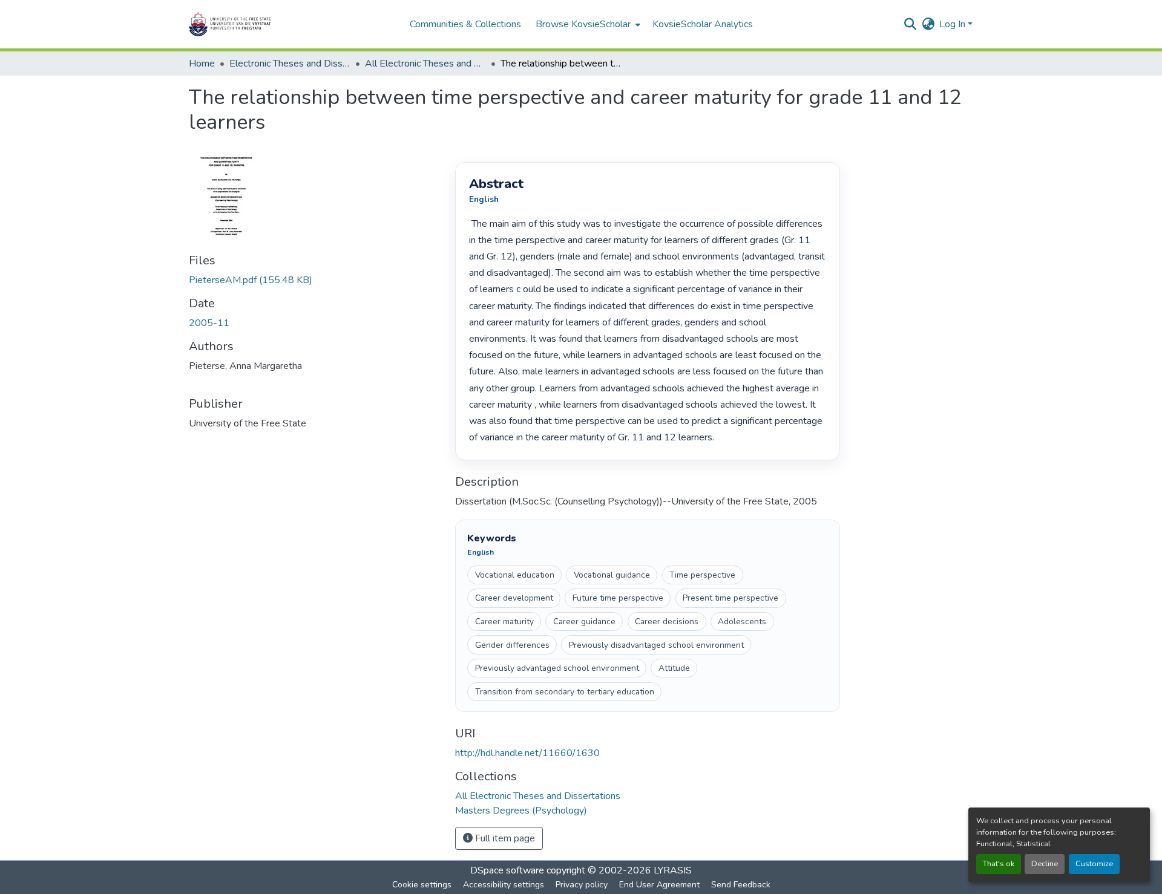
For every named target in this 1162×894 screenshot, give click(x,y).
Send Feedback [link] (740, 884)
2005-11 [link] (209, 323)
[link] (315, 280)
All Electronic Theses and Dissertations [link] (425, 63)
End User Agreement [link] (659, 884)
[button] (267, 24)
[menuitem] (586, 24)
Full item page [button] (504, 838)
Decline (1044, 863)
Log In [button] (953, 24)
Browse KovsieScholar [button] (583, 24)
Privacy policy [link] (582, 884)
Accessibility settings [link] (503, 884)
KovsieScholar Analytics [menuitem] (702, 24)
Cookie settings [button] (421, 884)
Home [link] (202, 63)
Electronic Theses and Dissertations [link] (289, 63)
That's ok (998, 863)
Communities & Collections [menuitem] (465, 24)
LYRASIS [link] (673, 870)
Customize (1094, 863)
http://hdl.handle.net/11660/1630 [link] (527, 753)
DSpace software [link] (507, 870)
